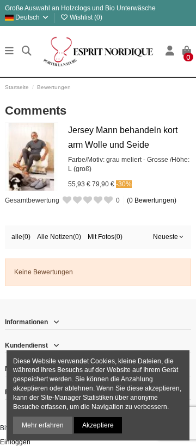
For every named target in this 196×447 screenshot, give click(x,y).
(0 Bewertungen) (151, 200)
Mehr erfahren (43, 425)
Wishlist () (85, 17)
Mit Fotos (105, 237)
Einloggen (15, 442)
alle (20, 237)
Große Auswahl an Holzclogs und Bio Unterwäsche (80, 8)
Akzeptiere (98, 425)
